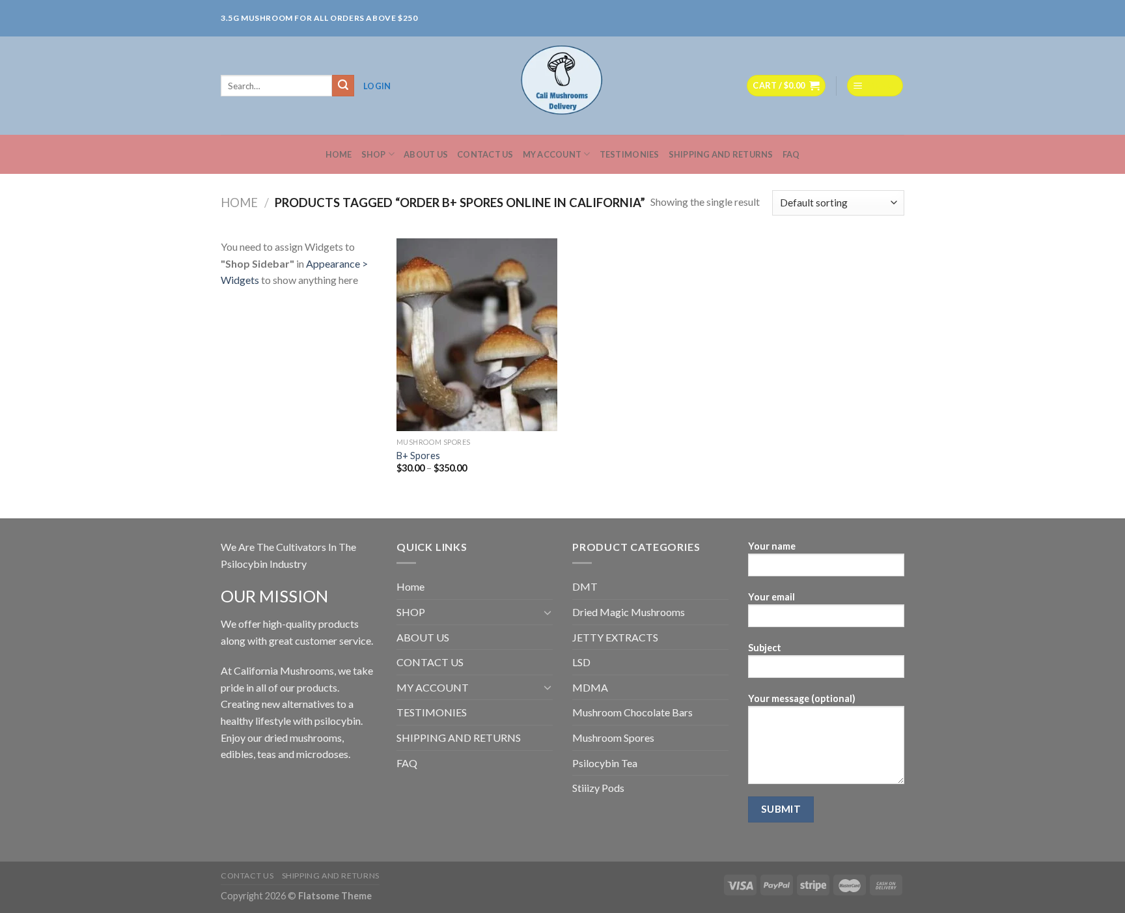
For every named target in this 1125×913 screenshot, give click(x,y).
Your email (771, 596)
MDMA (590, 687)
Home (339, 154)
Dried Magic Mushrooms (628, 612)
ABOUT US (426, 154)
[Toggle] (547, 612)
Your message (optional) (801, 698)
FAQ (791, 154)
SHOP (373, 154)
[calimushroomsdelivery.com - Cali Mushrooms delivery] (563, 85)
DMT (585, 586)
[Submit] (343, 86)
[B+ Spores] (476, 334)
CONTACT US (485, 154)
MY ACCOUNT (552, 154)
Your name (772, 546)
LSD (581, 662)
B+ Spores (418, 455)
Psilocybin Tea (604, 763)
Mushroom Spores (613, 737)
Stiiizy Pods (598, 787)
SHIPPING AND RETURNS (721, 154)
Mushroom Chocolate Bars (632, 712)
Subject (764, 647)
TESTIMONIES (630, 154)
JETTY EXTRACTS (615, 637)
